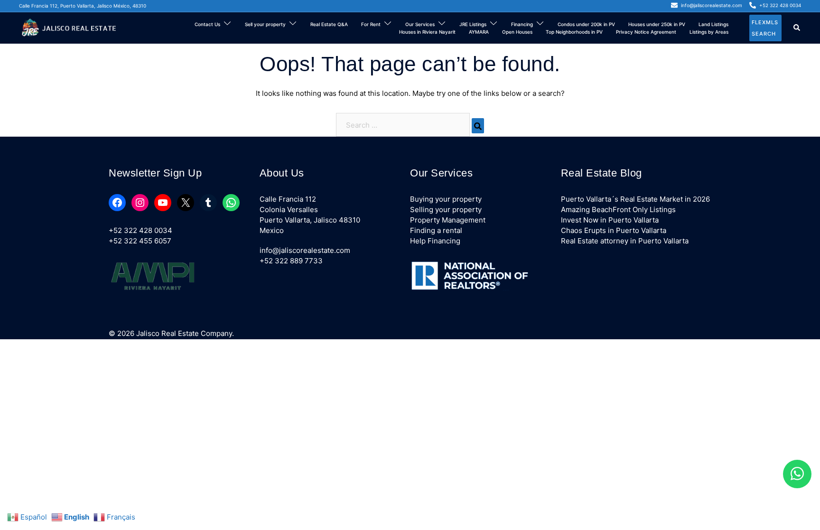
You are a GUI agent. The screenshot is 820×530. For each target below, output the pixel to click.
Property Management (447, 219)
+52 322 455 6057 (140, 240)
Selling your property (446, 209)
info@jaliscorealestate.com (305, 250)
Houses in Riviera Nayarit (427, 32)
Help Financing (435, 240)
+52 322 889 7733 (291, 260)
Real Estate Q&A (329, 24)
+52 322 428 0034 (140, 230)
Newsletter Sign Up (155, 173)
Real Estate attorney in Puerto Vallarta (625, 240)
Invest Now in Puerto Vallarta (610, 219)
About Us (282, 173)
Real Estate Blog (601, 173)
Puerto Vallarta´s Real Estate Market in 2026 (635, 199)
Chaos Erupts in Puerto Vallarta (613, 230)
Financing (522, 24)
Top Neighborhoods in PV (574, 32)
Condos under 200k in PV (586, 24)
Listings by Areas (709, 32)
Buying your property (446, 199)
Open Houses (517, 32)
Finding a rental (436, 230)
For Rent (371, 24)
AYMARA (479, 32)
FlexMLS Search (765, 28)
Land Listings (713, 24)
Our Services (420, 24)
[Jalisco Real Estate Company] (70, 27)
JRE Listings (472, 24)
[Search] (478, 125)
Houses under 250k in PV (656, 24)
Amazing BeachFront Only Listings (618, 209)
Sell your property (265, 24)
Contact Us (207, 24)
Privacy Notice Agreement (646, 32)
